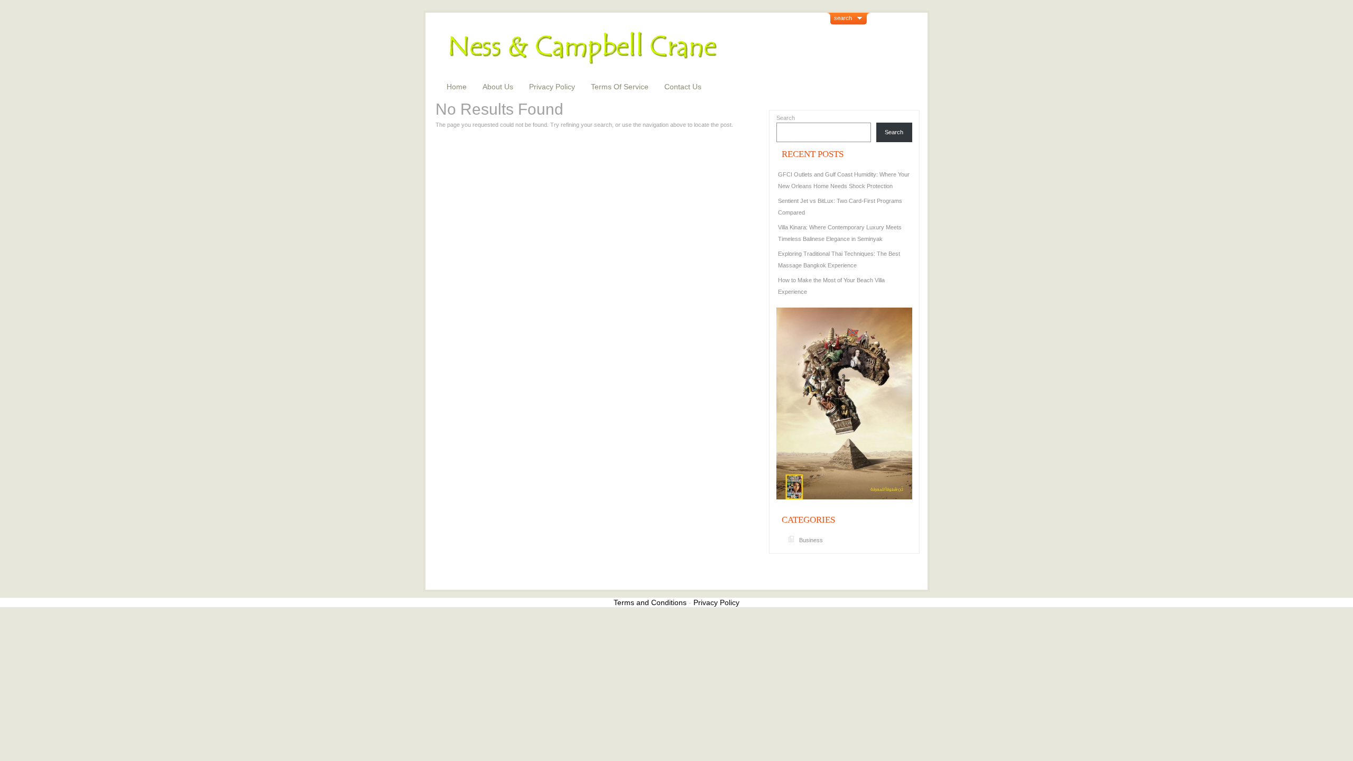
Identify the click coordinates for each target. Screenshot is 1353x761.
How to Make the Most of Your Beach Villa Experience (831, 286)
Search (785, 118)
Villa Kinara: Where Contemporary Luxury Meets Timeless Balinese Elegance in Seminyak (840, 233)
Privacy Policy (552, 86)
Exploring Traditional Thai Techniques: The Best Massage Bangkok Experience (839, 259)
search (843, 18)
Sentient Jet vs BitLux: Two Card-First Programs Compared (840, 207)
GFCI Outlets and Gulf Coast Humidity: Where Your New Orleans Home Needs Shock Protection (844, 180)
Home (457, 86)
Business (811, 540)
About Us (498, 86)
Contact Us (682, 86)
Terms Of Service (619, 86)
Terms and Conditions (650, 602)
